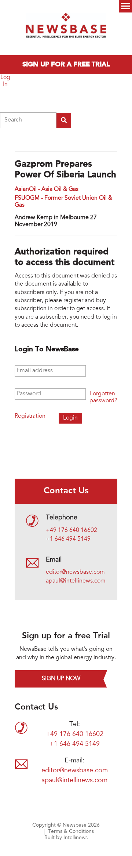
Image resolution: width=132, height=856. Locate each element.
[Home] (66, 27)
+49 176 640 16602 (71, 530)
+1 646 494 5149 (68, 539)
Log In (5, 81)
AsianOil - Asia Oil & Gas (46, 189)
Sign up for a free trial (66, 64)
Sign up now (61, 679)
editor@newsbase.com (75, 572)
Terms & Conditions (71, 831)
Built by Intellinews (66, 838)
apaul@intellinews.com (76, 581)
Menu (125, 6)
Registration (30, 416)
